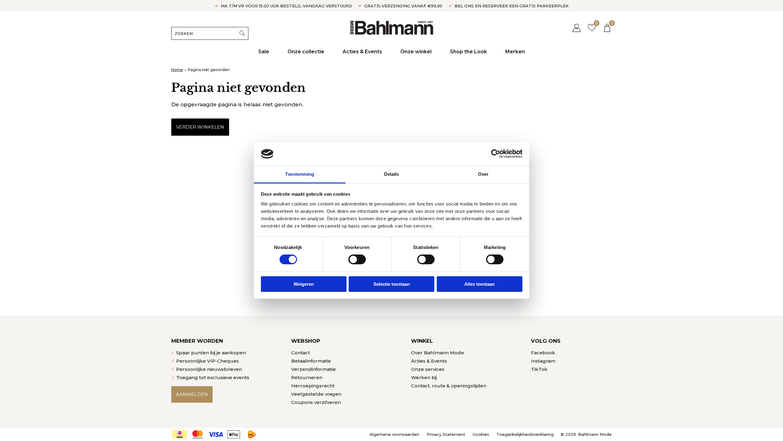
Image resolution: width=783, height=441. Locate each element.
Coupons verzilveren (316, 402)
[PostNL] (251, 434)
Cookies (481, 434)
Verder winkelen (200, 127)
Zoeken (242, 33)
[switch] (357, 259)
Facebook (543, 353)
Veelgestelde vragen (316, 394)
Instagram (543, 361)
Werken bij (424, 377)
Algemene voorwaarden (394, 434)
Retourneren (306, 377)
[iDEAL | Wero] (179, 434)
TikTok (539, 369)
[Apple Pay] (233, 434)
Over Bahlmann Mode (437, 353)
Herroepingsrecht (313, 386)
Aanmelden (192, 394)
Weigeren (304, 284)
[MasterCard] (197, 434)
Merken (515, 52)
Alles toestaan (479, 284)
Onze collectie (306, 52)
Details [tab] (391, 174)
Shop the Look (468, 52)
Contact (300, 353)
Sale (263, 52)
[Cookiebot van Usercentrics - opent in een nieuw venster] (495, 153)
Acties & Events (362, 52)
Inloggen (576, 27)
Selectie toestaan (391, 284)
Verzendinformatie (313, 369)
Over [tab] (483, 174)
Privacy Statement (446, 434)
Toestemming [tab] (299, 174)
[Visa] (215, 434)
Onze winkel (416, 52)
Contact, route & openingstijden (448, 386)
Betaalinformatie (311, 361)
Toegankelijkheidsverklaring (525, 434)
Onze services (427, 369)
